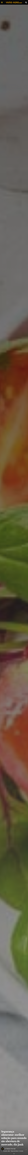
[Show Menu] (2, 2)
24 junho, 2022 (6, 1151)
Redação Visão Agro (11, 1148)
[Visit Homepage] (14, 2)
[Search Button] (26, 2)
